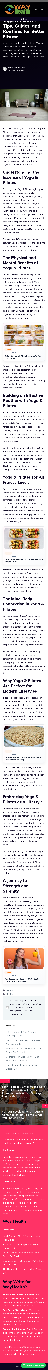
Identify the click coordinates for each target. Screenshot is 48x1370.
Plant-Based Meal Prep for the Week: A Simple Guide (23, 560)
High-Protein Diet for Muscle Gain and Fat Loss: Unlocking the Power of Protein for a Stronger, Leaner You (23, 1091)
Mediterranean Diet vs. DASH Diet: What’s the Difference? (21, 980)
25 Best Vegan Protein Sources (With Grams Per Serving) (23, 758)
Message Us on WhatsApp (35, 1365)
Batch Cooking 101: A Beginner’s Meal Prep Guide (23, 357)
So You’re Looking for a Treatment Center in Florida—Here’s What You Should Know (24, 1115)
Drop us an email (33, 1347)
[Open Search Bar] (36, 9)
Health (9, 990)
